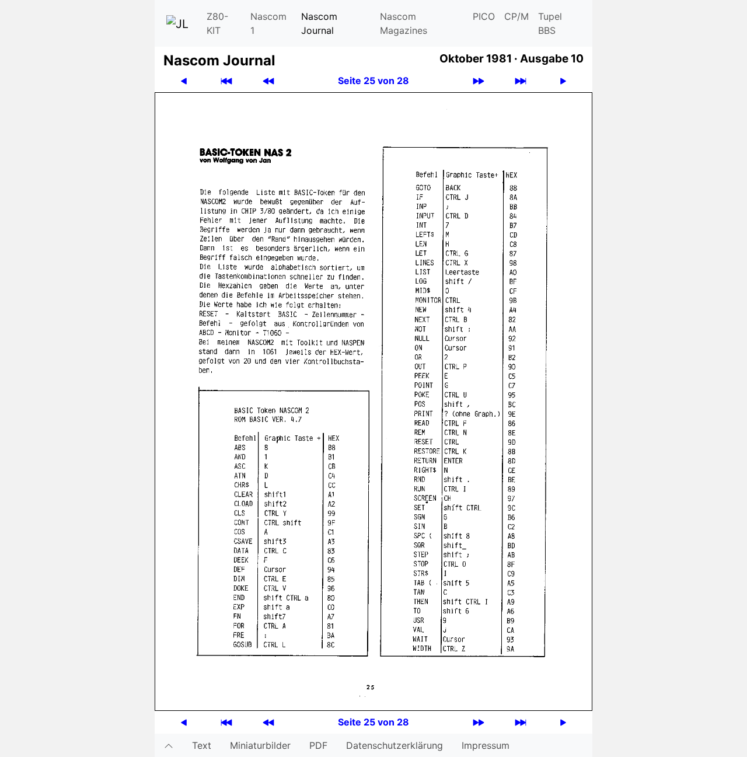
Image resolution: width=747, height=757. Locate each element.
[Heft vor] (478, 80)
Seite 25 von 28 (373, 80)
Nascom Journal (319, 23)
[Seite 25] (373, 400)
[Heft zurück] (268, 80)
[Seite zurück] (183, 80)
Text (201, 745)
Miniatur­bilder (260, 745)
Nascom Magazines (403, 23)
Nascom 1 (268, 23)
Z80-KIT (217, 23)
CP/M (516, 16)
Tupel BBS (550, 23)
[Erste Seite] (226, 80)
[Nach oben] (169, 745)
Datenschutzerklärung (394, 745)
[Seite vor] (563, 80)
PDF (318, 745)
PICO (484, 16)
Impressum (485, 745)
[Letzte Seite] (520, 80)
